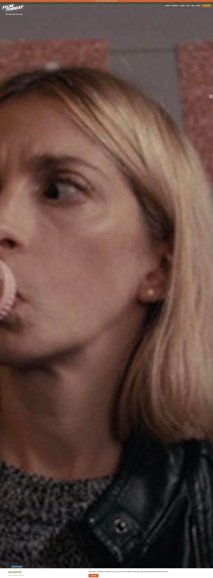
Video (192, 5)
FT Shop (206, 5)
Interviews (175, 5)
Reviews (167, 5)
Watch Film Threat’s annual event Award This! (106, 1)
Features (182, 5)
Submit (198, 5)
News (188, 5)
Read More (93, 576)
